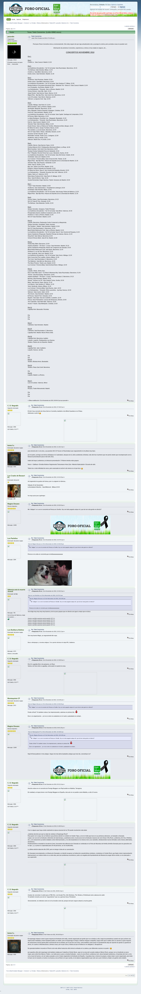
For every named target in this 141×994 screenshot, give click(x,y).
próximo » (132, 26)
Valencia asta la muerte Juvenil (16, 590)
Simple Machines (78, 987)
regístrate (120, 4)
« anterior (126, 26)
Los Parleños (12, 538)
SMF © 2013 (70, 987)
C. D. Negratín (12, 406)
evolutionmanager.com (110, 15)
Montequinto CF (13, 698)
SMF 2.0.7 (63, 987)
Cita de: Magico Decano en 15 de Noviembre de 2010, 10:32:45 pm (46, 544)
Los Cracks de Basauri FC (16, 476)
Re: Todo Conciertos (37, 405)
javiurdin (58, 23)
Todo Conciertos (36, 36)
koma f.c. (10, 445)
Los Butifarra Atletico (15, 630)
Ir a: (126, 975)
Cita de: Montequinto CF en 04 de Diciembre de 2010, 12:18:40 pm (45, 731)
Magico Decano (13, 504)
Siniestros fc (64, 23)
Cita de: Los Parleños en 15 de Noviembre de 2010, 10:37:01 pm (45, 595)
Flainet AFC (52, 23)
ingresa (113, 4)
